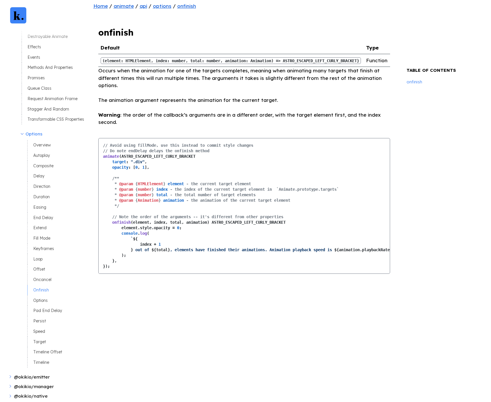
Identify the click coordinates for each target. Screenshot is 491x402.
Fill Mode (41, 238)
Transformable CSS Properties (55, 119)
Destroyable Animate (47, 36)
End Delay (43, 217)
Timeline (41, 362)
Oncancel (42, 279)
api (143, 6)
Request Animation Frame (52, 98)
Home (100, 6)
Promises (36, 78)
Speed (39, 331)
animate (124, 6)
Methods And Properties (50, 67)
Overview (42, 145)
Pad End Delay (47, 310)
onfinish (186, 6)
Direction (41, 186)
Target (39, 341)
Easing (39, 207)
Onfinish (41, 289)
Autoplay (41, 155)
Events (33, 57)
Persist (39, 321)
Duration (41, 196)
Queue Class (39, 88)
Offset (39, 269)
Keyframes (43, 248)
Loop (38, 258)
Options (40, 300)
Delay (39, 176)
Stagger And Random (48, 109)
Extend (40, 227)
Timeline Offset (47, 352)
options (162, 6)
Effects (34, 46)
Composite (43, 165)
